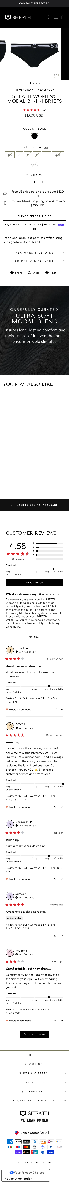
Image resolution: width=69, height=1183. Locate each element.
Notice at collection (18, 1178)
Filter (36, 637)
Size (32, 147)
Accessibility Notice (33, 1100)
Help (33, 1055)
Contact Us (33, 1082)
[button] (30, 83)
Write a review (34, 582)
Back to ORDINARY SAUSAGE (37, 505)
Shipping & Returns (34, 260)
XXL (58, 155)
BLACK (34, 135)
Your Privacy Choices (29, 1172)
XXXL (35, 164)
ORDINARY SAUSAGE (38, 89)
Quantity (34, 175)
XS (10, 155)
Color (34, 128)
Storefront (33, 1091)
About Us (33, 1064)
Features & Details (34, 252)
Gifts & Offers (33, 1073)
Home (18, 89)
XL (46, 155)
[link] (34, 110)
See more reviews (34, 1034)
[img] (50, 594)
